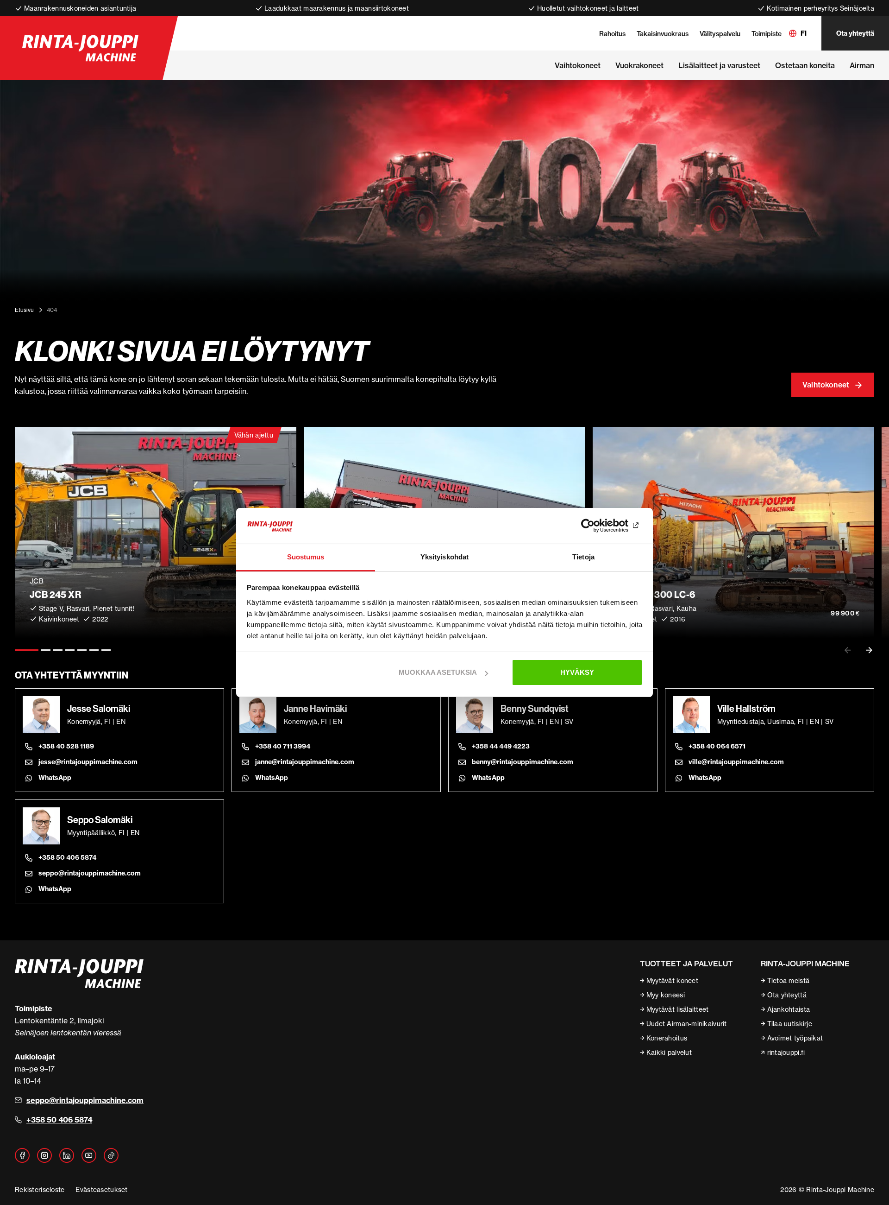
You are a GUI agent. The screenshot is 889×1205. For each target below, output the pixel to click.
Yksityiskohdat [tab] (444, 557)
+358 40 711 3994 (282, 746)
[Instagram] (44, 1155)
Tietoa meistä (788, 980)
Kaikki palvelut (669, 1052)
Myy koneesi (665, 995)
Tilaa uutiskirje (789, 1023)
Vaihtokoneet (825, 384)
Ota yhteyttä (855, 33)
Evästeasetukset (101, 1189)
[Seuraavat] (869, 650)
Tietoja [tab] (583, 557)
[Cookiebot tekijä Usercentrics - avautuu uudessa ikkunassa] (602, 526)
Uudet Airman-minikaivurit (686, 1023)
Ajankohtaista (788, 1009)
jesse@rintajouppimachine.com (88, 762)
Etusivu (24, 309)
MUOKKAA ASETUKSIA (438, 672)
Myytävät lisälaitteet (677, 1009)
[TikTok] (111, 1155)
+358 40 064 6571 (717, 746)
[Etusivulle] (80, 48)
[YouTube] (88, 1155)
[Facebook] (22, 1155)
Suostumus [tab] (306, 557)
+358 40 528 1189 (66, 746)
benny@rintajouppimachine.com (522, 762)
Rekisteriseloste (39, 1189)
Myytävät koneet (672, 980)
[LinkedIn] (66, 1155)
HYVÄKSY (577, 672)
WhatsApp (54, 778)
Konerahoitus (666, 1038)
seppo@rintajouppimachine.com (89, 873)
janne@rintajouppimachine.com (304, 762)
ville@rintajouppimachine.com (736, 762)
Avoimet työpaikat (795, 1038)
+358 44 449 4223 (501, 746)
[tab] (26, 650)
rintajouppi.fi (786, 1052)
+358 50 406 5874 (67, 857)
